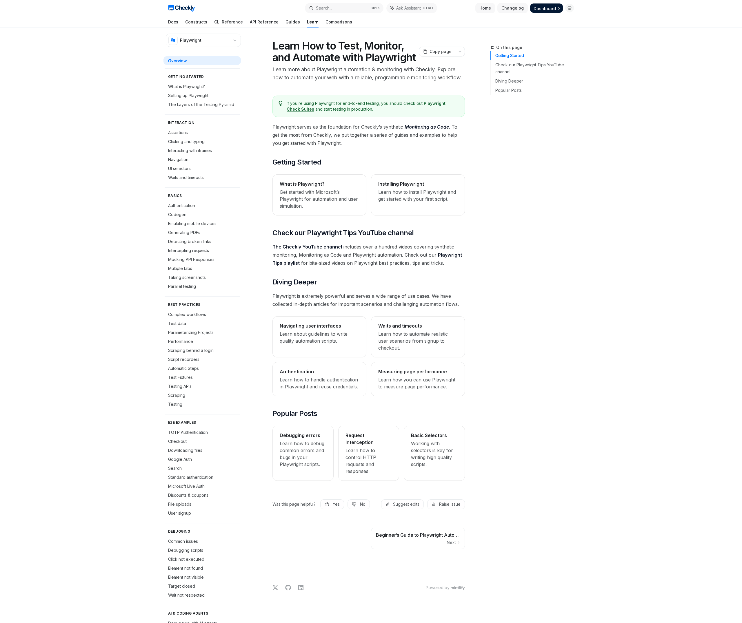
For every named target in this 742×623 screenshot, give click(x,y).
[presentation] (205, 325)
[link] (319, 194)
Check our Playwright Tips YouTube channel (529, 68)
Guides (292, 21)
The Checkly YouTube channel (307, 247)
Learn (313, 21)
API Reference (264, 21)
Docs (173, 21)
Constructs (196, 21)
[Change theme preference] (569, 8)
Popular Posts (508, 90)
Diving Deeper (509, 80)
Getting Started (509, 55)
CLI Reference (228, 21)
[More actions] (460, 51)
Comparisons (338, 21)
